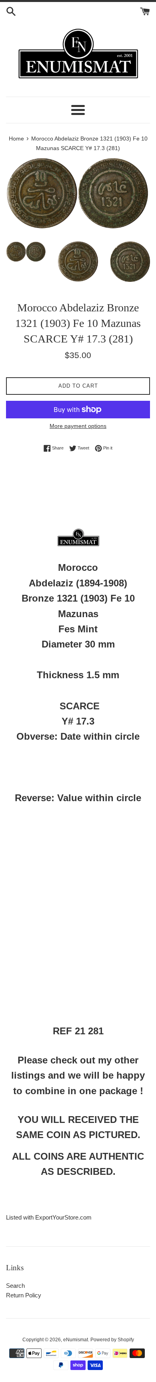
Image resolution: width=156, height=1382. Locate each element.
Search (15, 1285)
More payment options (78, 426)
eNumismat (75, 1339)
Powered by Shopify (112, 1339)
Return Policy (23, 1295)
